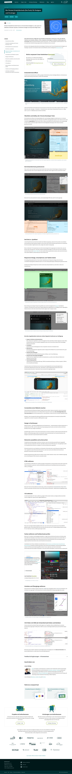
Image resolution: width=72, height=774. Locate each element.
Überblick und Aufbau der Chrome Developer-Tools (11, 44)
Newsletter (51, 55)
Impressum (23, 772)
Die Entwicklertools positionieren (11, 46)
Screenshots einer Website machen (12, 54)
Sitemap (11, 772)
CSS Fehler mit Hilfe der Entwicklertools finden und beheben (12, 71)
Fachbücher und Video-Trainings (54, 670)
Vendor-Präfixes (36, 251)
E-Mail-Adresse (50, 58)
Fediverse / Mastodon (26, 762)
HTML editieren (8, 61)
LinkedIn (37, 677)
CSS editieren (8, 63)
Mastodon (33, 677)
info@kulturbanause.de (10, 768)
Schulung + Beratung (33, 2)
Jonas (9, 23)
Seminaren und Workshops (43, 673)
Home (5, 7)
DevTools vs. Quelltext (9, 49)
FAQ (8, 772)
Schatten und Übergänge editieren (12, 69)
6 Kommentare (19, 30)
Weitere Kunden (35, 755)
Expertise (16, 2)
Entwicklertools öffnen (9, 41)
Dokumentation (59, 47)
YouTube (44, 677)
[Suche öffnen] (62, 2)
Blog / (7, 7)
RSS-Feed (24, 764)
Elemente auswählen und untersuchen (12, 59)
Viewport (57, 306)
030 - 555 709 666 (9, 766)
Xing (40, 677)
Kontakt (5, 772)
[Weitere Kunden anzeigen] (36, 744)
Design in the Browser (9, 56)
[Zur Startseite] (8, 2)
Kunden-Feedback (42, 755)
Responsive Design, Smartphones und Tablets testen (12, 51)
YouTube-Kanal (25, 766)
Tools (16, 16)
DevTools (11, 16)
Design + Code (23, 2)
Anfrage (65, 2)
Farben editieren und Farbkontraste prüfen (12, 66)
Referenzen (42, 2)
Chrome (7, 16)
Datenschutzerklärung (17, 772)
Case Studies (29, 755)
